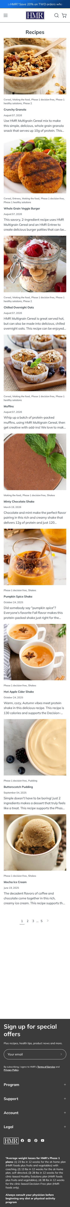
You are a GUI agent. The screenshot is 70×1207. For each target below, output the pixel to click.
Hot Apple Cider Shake (19, 691)
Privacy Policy (11, 1070)
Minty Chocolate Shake (19, 501)
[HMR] (35, 15)
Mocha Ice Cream (15, 882)
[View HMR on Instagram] (29, 1140)
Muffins (9, 406)
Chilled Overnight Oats (19, 307)
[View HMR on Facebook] (22, 1140)
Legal (8, 1126)
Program (11, 1084)
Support (11, 1098)
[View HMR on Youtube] (42, 1140)
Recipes (35, 32)
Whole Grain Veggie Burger (22, 208)
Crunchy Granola (15, 109)
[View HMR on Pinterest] (36, 1140)
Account (11, 1112)
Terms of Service (46, 1066)
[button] (56, 15)
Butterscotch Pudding (18, 787)
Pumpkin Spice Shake (18, 596)
